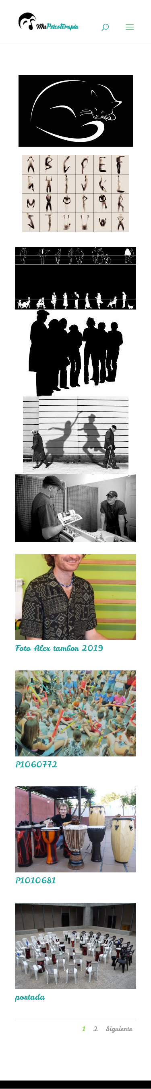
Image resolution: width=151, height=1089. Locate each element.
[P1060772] (75, 753)
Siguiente (119, 1028)
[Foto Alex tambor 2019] (75, 637)
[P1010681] (75, 869)
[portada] (75, 986)
